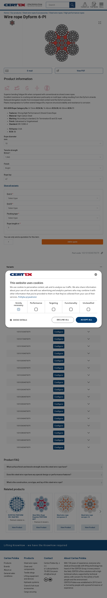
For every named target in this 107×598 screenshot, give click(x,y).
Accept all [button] (86, 320)
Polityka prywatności (27, 297)
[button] (18, 319)
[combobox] (95, 274)
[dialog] (53, 299)
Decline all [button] (63, 320)
